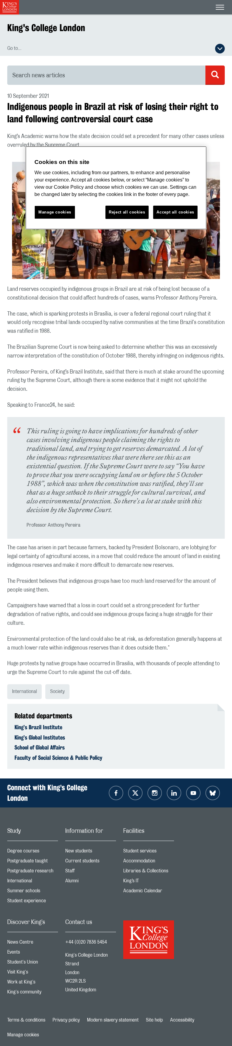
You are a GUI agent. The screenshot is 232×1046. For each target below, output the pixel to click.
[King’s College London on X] (135, 793)
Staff (90, 872)
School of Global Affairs (39, 747)
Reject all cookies (127, 212)
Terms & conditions (26, 1020)
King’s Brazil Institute (38, 727)
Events (32, 953)
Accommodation (148, 862)
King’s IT (148, 882)
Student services (148, 852)
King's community (32, 993)
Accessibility (182, 1020)
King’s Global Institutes (39, 737)
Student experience (32, 902)
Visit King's (32, 973)
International (24, 691)
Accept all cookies (175, 212)
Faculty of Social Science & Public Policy (58, 758)
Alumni (90, 882)
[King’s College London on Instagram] (154, 793)
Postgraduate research (32, 872)
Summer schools (32, 892)
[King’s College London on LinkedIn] (174, 793)
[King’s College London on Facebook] (116, 793)
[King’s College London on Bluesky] (212, 793)
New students (90, 852)
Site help (154, 1020)
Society (57, 691)
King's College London (46, 27)
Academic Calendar (148, 892)
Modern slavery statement (113, 1020)
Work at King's (32, 983)
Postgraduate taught (32, 862)
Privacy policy (66, 1020)
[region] (116, 188)
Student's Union (32, 963)
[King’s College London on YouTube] (193, 793)
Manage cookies (23, 1034)
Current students (90, 862)
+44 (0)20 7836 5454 (86, 942)
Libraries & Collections (148, 872)
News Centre (32, 943)
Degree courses (32, 852)
